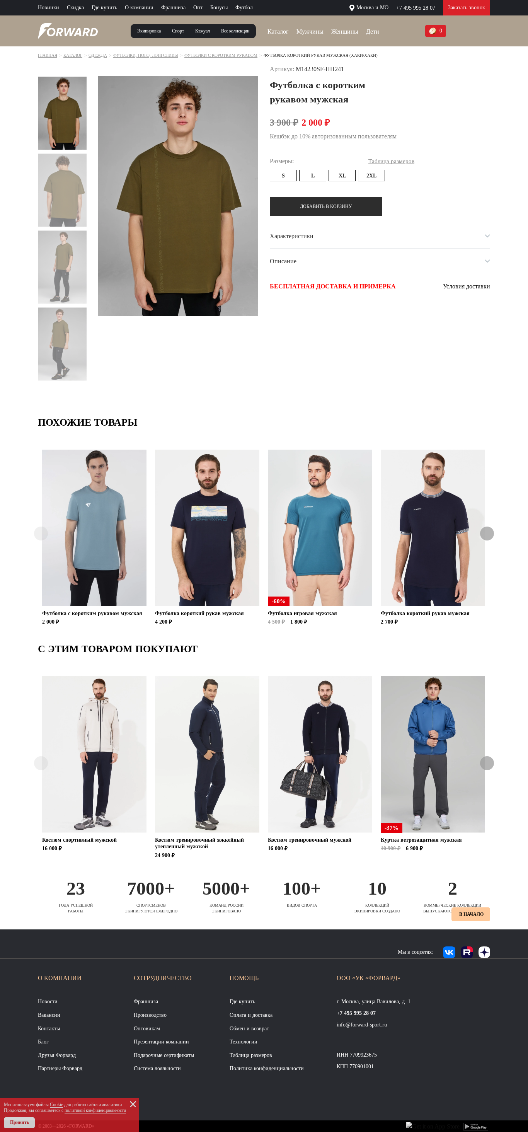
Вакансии (49, 1015)
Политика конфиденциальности (267, 1068)
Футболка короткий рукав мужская (199, 613)
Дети (372, 31)
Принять (19, 1122)
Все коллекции (235, 31)
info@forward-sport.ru (362, 1025)
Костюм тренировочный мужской (309, 840)
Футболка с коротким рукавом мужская (92, 613)
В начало (471, 914)
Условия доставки (466, 286)
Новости (48, 1001)
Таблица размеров (251, 1055)
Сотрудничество (163, 978)
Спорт (178, 31)
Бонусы (219, 7)
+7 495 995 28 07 (415, 8)
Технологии (243, 1042)
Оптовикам (147, 1028)
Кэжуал (202, 31)
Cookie (56, 1104)
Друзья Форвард (57, 1055)
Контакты (49, 1028)
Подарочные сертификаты (164, 1055)
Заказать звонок (466, 7)
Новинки (48, 7)
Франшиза (173, 7)
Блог (43, 1042)
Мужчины (310, 31)
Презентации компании (161, 1042)
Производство (150, 1015)
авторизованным (334, 136)
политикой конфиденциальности (95, 1110)
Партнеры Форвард (60, 1068)
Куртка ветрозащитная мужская (421, 840)
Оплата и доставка (251, 1015)
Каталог (278, 31)
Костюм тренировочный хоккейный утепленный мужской (199, 843)
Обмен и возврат (249, 1028)
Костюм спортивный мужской (79, 840)
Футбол (244, 7)
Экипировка (149, 31)
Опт (198, 7)
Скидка (75, 7)
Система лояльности (157, 1068)
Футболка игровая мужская (302, 613)
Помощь (244, 978)
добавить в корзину (326, 206)
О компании (139, 7)
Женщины (344, 31)
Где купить (104, 7)
